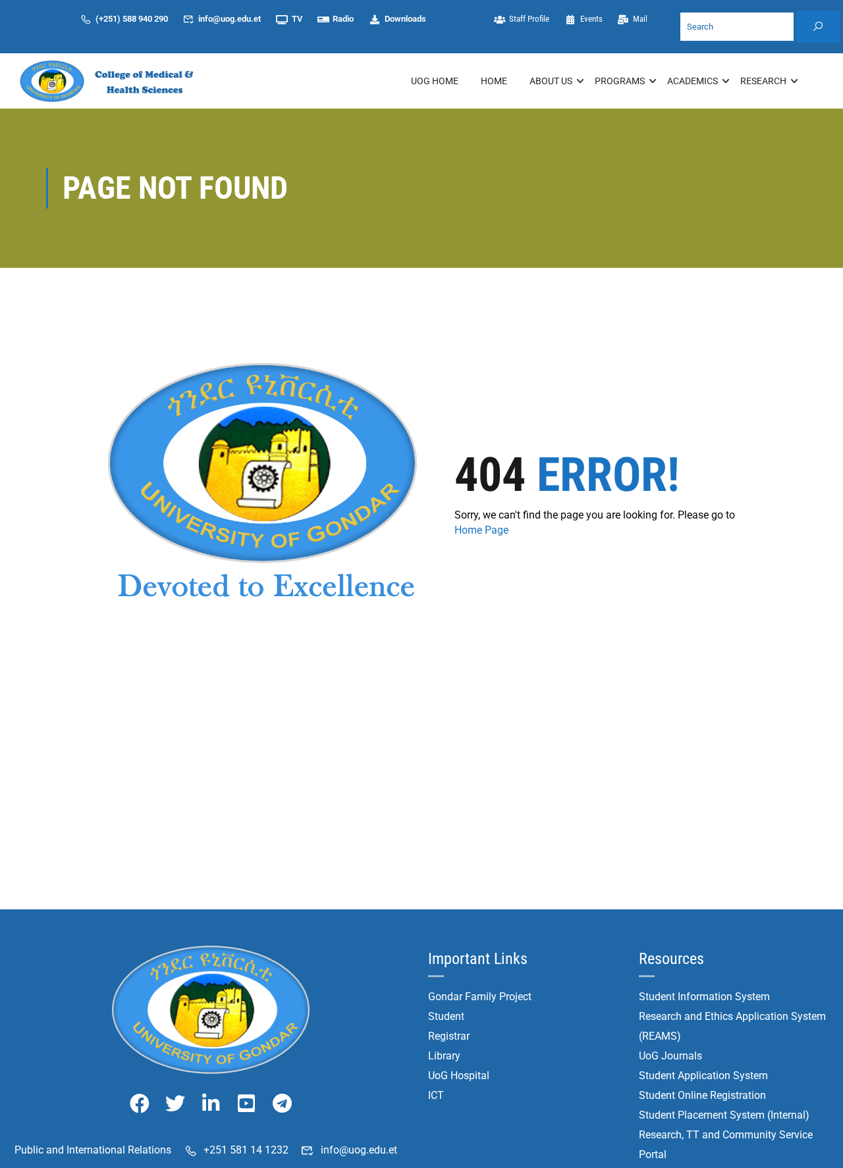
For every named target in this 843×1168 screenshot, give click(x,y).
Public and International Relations (92, 1150)
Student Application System (703, 1075)
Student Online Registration (702, 1095)
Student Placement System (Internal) (724, 1115)
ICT (436, 1095)
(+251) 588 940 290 (131, 19)
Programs (620, 81)
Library (444, 1056)
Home (494, 81)
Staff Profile (529, 19)
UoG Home (434, 81)
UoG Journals (670, 1056)
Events (591, 19)
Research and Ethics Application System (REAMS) (732, 1026)
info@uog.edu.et (229, 19)
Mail (640, 19)
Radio (343, 19)
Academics (692, 81)
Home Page (481, 530)
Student (446, 1016)
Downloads (405, 19)
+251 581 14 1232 (246, 1150)
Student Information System (704, 996)
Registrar (449, 1036)
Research (763, 81)
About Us (551, 81)
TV (297, 19)
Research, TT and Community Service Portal (726, 1145)
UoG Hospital (458, 1075)
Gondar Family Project (479, 996)
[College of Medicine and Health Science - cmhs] (112, 81)
